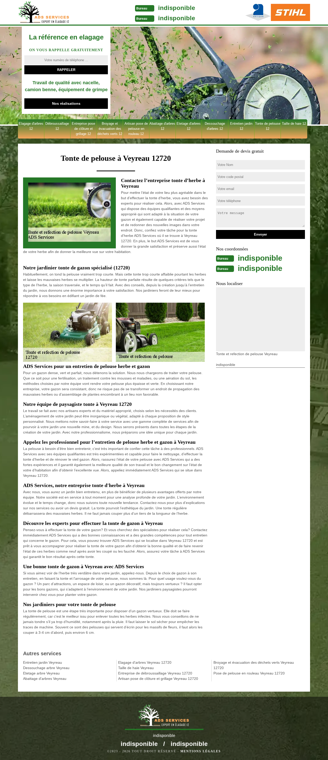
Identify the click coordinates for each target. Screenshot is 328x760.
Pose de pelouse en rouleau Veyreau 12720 (249, 673)
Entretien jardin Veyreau (42, 662)
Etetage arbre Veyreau (41, 673)
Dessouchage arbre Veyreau (46, 668)
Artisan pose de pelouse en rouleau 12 (136, 129)
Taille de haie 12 (294, 123)
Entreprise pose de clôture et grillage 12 (83, 129)
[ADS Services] (57, 13)
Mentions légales (200, 751)
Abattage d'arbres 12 (162, 126)
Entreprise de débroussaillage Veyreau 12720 (155, 673)
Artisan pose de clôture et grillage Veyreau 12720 (158, 679)
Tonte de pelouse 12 (267, 126)
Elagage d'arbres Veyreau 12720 (144, 662)
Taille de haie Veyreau (136, 668)
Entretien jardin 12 (241, 126)
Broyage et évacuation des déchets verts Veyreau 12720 (253, 665)
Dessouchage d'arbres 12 (215, 126)
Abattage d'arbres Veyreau (44, 679)
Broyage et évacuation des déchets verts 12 (109, 129)
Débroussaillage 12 (57, 126)
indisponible (176, 7)
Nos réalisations (66, 103)
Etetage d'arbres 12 (189, 126)
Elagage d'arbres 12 (31, 126)
